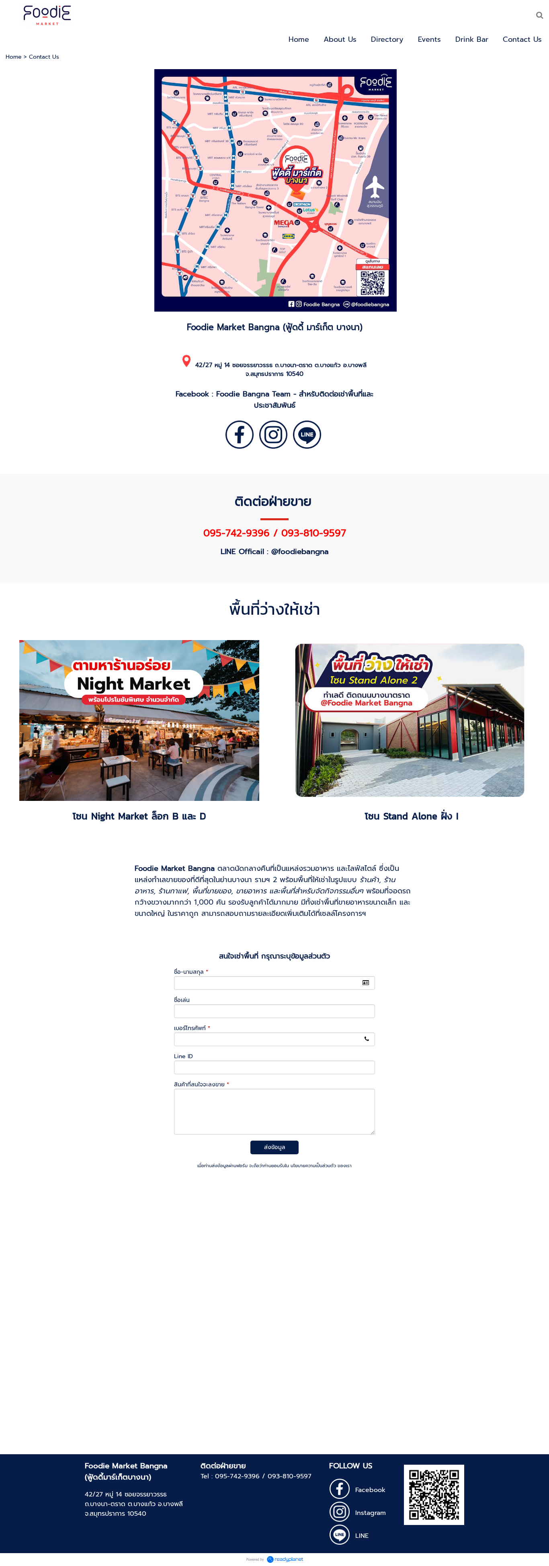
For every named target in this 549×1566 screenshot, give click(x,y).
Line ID (183, 1056)
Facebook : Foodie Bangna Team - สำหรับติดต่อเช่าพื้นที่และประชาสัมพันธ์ (274, 399)
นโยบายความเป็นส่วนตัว (313, 1165)
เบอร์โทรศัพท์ (192, 1028)
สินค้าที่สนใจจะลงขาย (201, 1084)
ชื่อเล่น (182, 1000)
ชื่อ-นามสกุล (191, 972)
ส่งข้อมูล (274, 1147)
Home (14, 57)
